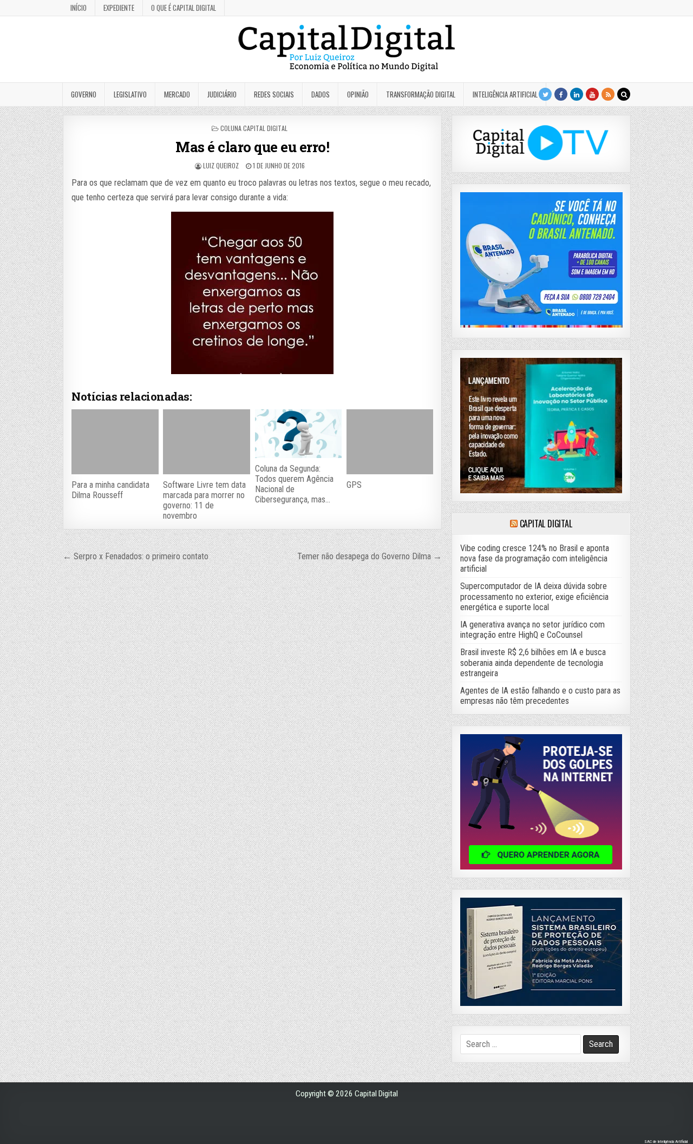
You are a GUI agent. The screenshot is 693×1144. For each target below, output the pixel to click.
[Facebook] (560, 94)
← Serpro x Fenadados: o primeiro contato (135, 556)
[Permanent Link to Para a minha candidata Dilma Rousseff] (114, 441)
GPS (354, 485)
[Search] (623, 94)
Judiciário (222, 94)
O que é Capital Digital (183, 7)
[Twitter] (545, 94)
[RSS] (608, 94)
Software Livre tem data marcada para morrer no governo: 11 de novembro (204, 500)
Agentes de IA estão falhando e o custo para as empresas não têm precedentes (540, 695)
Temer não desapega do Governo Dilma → (369, 556)
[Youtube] (592, 94)
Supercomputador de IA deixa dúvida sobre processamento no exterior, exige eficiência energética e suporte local (534, 596)
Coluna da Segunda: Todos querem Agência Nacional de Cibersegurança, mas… (294, 484)
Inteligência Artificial (505, 94)
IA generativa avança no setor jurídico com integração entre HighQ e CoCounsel (532, 629)
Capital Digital (546, 523)
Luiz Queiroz (221, 165)
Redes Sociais (274, 94)
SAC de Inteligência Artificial (666, 1141)
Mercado (177, 94)
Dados (320, 94)
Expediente (118, 7)
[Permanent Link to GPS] (389, 441)
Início (78, 7)
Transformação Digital (420, 94)
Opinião (358, 94)
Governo (83, 94)
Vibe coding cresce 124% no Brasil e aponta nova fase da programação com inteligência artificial (534, 558)
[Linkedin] (576, 94)
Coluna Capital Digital (253, 128)
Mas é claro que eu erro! (252, 147)
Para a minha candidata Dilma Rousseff (110, 490)
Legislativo (130, 94)
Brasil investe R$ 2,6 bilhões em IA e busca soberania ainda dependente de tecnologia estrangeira (533, 662)
